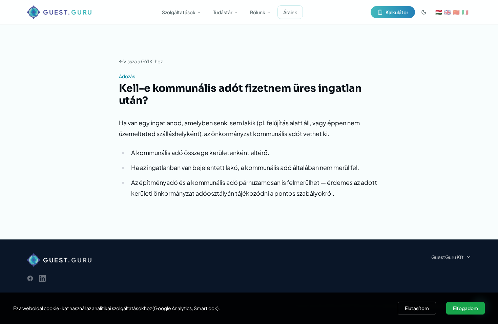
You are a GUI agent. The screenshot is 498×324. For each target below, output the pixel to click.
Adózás (127, 76)
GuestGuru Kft (447, 257)
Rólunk (257, 12)
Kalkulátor (397, 12)
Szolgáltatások (178, 12)
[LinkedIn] (42, 278)
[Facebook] (30, 278)
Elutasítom (417, 308)
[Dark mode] (424, 12)
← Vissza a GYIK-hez (141, 61)
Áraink (290, 12)
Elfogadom (465, 308)
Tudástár (222, 12)
